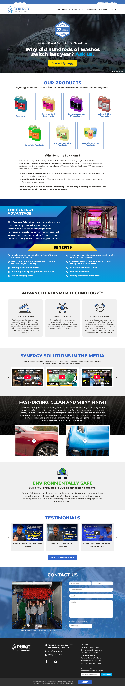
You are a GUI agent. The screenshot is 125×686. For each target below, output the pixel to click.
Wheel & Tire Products (89, 649)
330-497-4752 (20, 2)
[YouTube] (55, 658)
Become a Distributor (107, 2)
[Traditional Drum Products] (90, 132)
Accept (85, 682)
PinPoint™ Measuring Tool (91, 660)
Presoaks (84, 641)
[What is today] (94, 622)
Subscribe (96, 671)
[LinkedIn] (51, 658)
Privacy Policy (69, 683)
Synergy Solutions (19, 9)
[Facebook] (46, 658)
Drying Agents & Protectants (91, 646)
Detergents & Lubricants (90, 644)
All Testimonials (62, 553)
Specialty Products (88, 652)
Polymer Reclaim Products (91, 654)
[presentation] (8, 373)
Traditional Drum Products (91, 657)
